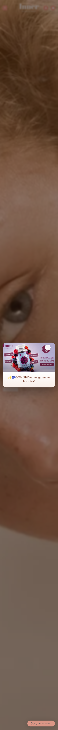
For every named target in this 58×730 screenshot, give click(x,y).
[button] (41, 723)
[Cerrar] (48, 347)
